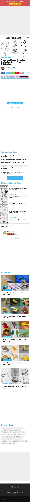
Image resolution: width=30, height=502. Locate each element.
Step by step (19, 428)
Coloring (12, 172)
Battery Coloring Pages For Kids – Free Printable (12, 155)
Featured (24, 441)
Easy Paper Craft (15, 434)
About (11, 491)
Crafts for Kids (18, 436)
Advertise (17, 491)
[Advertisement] (15, 20)
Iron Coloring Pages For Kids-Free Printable (14, 159)
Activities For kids (7, 428)
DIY (19, 430)
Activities (22, 432)
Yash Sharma (11, 67)
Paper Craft (17, 439)
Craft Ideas (5, 434)
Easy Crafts (13, 432)
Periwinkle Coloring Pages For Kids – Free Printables (13, 167)
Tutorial (4, 430)
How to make (16, 441)
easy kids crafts (7, 439)
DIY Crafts (5, 432)
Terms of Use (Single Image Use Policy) (15, 492)
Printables (3, 173)
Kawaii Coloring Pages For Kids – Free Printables (12, 163)
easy (24, 434)
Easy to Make (13, 430)
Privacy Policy (15, 493)
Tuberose (9, 173)
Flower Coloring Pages (21, 172)
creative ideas (6, 441)
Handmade (5, 443)
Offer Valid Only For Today (15, 3)
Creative (12, 443)
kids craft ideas (7, 436)
